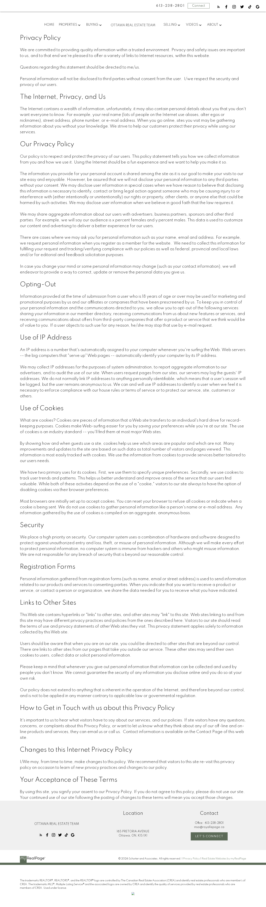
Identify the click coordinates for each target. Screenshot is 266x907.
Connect (198, 5)
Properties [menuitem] (68, 24)
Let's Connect (209, 836)
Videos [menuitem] (192, 24)
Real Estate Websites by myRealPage (224, 858)
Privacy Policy (191, 858)
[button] (218, 7)
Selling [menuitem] (170, 24)
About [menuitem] (212, 24)
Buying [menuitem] (92, 24)
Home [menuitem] (49, 24)
